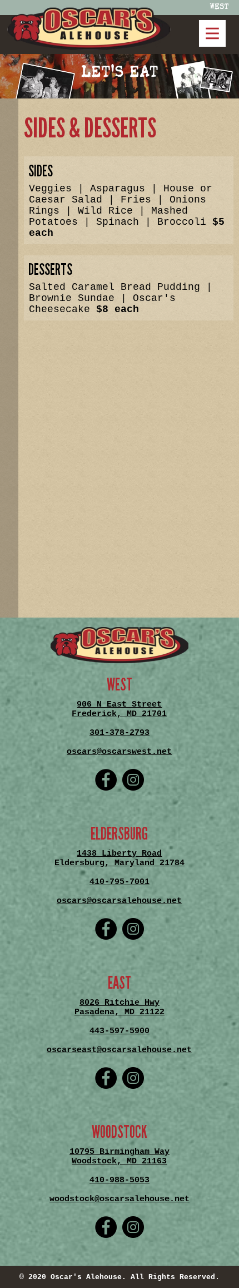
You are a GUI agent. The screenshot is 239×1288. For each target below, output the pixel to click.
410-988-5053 (119, 1180)
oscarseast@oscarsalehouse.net (119, 1050)
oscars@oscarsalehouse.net (119, 901)
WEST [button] (219, 6)
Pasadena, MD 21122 (119, 1012)
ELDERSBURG (119, 834)
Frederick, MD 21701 (119, 714)
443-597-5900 (119, 1031)
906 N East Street (119, 704)
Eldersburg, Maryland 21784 (119, 863)
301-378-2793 (119, 733)
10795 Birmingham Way (119, 1152)
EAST (119, 983)
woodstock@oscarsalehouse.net (119, 1199)
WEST (119, 685)
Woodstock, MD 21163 (119, 1161)
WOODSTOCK (119, 1132)
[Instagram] (133, 780)
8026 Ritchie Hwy (119, 1003)
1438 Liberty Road (119, 853)
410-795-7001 (119, 882)
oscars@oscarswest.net (119, 752)
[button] (89, 28)
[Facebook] (106, 780)
